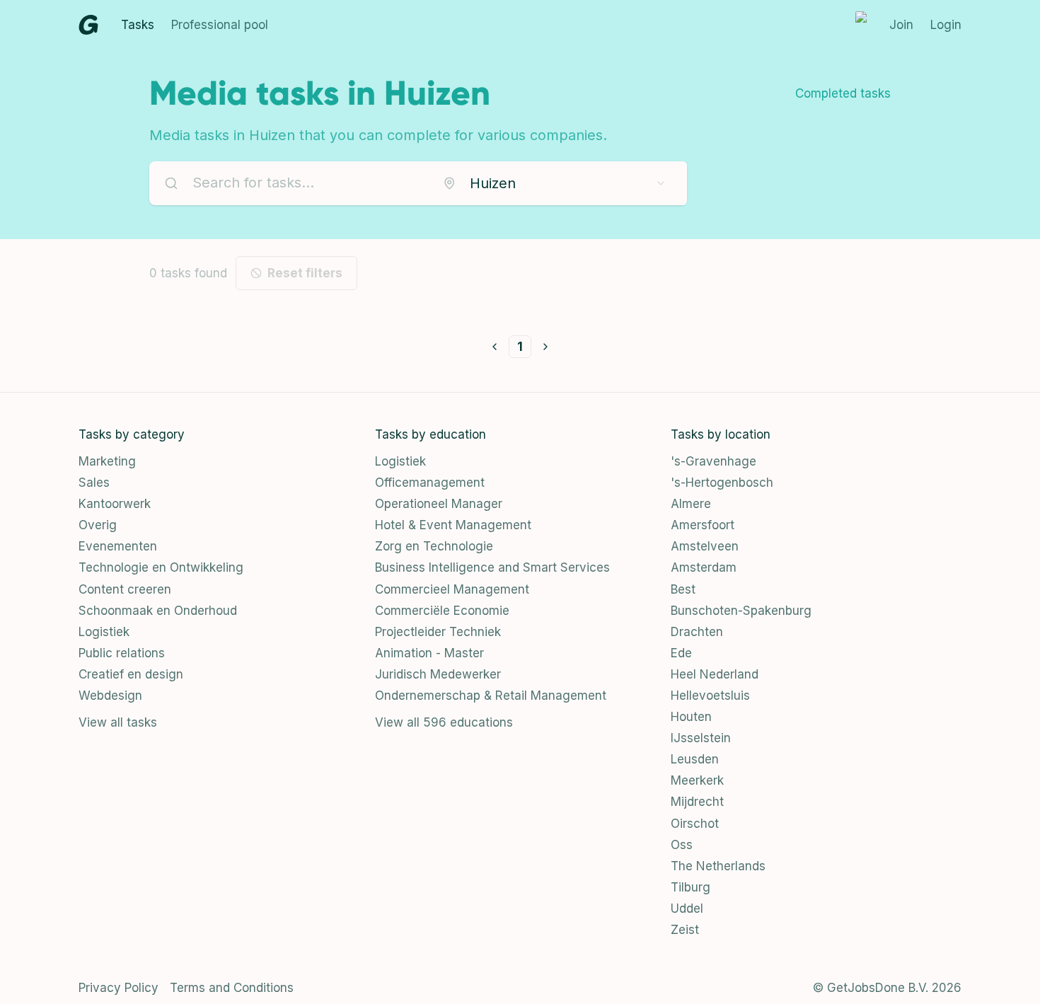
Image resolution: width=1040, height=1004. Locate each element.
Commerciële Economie (442, 611)
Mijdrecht (697, 802)
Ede (681, 653)
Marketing (107, 461)
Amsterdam (703, 567)
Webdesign (110, 695)
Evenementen (118, 546)
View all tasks (118, 722)
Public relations (122, 653)
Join (901, 25)
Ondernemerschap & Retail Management (490, 695)
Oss (682, 845)
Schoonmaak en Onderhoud (158, 611)
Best (683, 589)
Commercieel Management (452, 589)
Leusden (695, 759)
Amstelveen (705, 546)
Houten (691, 717)
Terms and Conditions (232, 988)
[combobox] (554, 183)
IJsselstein (701, 738)
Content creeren (125, 589)
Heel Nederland (714, 674)
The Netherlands (718, 866)
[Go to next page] (545, 346)
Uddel (687, 908)
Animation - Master (429, 653)
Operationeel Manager (438, 504)
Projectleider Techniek (438, 632)
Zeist (685, 930)
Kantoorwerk (115, 504)
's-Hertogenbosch (722, 482)
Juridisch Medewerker (438, 674)
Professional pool (219, 25)
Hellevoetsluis (710, 695)
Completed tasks (843, 93)
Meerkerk (697, 780)
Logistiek (104, 632)
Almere (691, 504)
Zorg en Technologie (434, 546)
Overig (98, 525)
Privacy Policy (118, 988)
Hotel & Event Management (453, 525)
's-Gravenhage (713, 461)
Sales (94, 482)
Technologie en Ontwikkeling (161, 567)
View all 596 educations (444, 722)
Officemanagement (430, 482)
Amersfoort (702, 525)
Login (945, 25)
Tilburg (690, 887)
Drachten (697, 632)
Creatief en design (131, 674)
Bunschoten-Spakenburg (741, 611)
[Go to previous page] (494, 346)
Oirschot (695, 824)
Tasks (137, 25)
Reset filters (304, 273)
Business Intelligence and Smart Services (492, 567)
